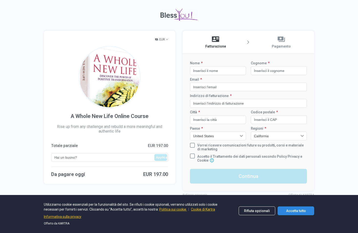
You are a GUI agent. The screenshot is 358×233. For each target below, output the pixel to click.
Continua (248, 176)
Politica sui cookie (173, 209)
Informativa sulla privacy (62, 217)
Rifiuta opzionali (257, 211)
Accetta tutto (296, 211)
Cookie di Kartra (203, 209)
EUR (162, 39)
